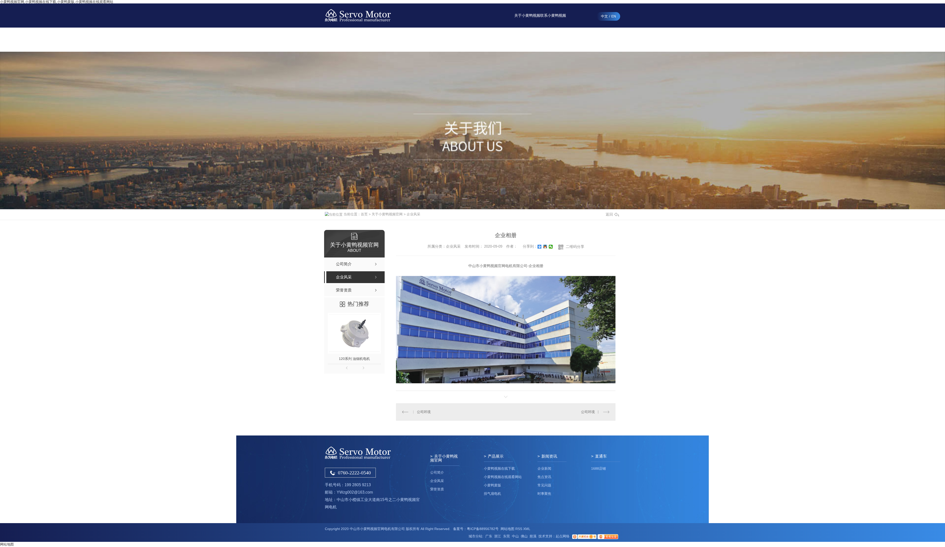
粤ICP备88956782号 (483, 529)
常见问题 (544, 485)
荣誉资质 (437, 489)
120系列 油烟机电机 (354, 359)
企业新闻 (544, 468)
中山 (515, 536)
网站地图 (507, 529)
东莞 (506, 536)
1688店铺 (598, 468)
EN (613, 16)
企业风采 (413, 214)
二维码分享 (575, 246)
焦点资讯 (544, 477)
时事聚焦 (544, 494)
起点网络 (562, 536)
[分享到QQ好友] (545, 247)
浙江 (497, 536)
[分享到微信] (551, 247)
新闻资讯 (501, 39)
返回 (609, 214)
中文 (604, 16)
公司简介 (437, 472)
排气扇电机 (492, 494)
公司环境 (424, 412)
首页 (364, 214)
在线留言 (579, 39)
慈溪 (533, 536)
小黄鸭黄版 (492, 485)
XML (526, 529)
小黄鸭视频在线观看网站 (503, 477)
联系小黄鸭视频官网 (553, 20)
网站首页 (449, 39)
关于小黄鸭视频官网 (527, 20)
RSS (518, 529)
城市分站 (475, 536)
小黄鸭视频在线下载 (499, 468)
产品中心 (475, 39)
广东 (488, 536)
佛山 (524, 536)
